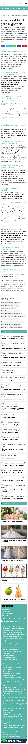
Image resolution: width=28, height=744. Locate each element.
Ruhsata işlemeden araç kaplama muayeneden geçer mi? (14, 731)
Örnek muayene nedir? (8, 710)
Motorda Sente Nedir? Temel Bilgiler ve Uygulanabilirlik (13, 694)
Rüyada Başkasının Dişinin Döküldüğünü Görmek (15, 704)
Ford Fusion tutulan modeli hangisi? (12, 630)
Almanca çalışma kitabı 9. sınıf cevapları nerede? (13, 722)
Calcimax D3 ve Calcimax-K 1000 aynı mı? (13, 682)
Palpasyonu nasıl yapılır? (9, 661)
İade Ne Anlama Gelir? (8, 653)
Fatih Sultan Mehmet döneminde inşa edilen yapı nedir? (14, 684)
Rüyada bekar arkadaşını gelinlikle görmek (11, 313)
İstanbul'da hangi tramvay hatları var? (12, 645)
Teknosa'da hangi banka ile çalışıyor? (12, 736)
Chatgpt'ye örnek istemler (9, 687)
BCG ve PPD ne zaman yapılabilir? (11, 649)
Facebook (3, 46)
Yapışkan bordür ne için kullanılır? (11, 673)
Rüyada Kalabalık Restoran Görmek (12, 651)
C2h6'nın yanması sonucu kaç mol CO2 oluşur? (14, 628)
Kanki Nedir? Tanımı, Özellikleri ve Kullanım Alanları (13, 701)
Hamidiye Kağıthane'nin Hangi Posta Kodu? (13, 708)
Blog (8, 15)
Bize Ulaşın (5, 615)
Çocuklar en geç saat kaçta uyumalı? (12, 643)
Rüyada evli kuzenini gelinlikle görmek (10, 324)
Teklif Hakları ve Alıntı (7, 613)
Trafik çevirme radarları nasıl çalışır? (12, 691)
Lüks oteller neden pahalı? (9, 675)
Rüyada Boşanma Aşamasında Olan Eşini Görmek (13, 664)
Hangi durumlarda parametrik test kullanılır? (14, 720)
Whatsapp (13, 46)
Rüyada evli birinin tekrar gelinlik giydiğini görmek (13, 316)
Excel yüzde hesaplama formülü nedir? (12, 638)
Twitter (8, 46)
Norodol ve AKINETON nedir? (10, 659)
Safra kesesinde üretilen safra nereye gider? (14, 679)
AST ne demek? (6, 712)
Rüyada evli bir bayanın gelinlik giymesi (10, 302)
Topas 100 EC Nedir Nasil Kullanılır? (12, 714)
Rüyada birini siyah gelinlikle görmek (10, 310)
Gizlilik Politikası (6, 609)
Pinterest (24, 46)
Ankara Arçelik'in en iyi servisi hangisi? (12, 667)
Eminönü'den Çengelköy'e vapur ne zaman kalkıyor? (13, 728)
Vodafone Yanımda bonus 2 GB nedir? (12, 647)
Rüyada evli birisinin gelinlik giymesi (10, 319)
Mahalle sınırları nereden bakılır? (11, 640)
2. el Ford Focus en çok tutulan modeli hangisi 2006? (14, 697)
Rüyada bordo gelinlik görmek (8, 308)
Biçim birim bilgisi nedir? (9, 655)
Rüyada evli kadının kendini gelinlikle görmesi (12, 321)
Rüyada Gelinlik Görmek (7, 8)
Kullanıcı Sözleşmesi (7, 611)
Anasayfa (4, 15)
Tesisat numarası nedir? (9, 706)
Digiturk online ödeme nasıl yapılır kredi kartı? (14, 634)
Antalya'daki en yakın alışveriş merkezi (12, 632)
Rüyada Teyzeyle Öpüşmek (9, 734)
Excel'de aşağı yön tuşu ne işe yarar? (12, 677)
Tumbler (19, 46)
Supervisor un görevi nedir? (10, 657)
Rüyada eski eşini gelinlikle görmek (9, 305)
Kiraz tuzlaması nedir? (8, 669)
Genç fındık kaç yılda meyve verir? (11, 626)
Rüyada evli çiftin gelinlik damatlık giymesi (11, 327)
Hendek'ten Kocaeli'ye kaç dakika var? (12, 636)
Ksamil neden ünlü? (7, 671)
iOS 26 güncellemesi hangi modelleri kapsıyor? (14, 689)
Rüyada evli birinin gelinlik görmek (18, 15)
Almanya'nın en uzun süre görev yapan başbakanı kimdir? (12, 717)
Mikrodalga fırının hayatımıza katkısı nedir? (14, 725)
